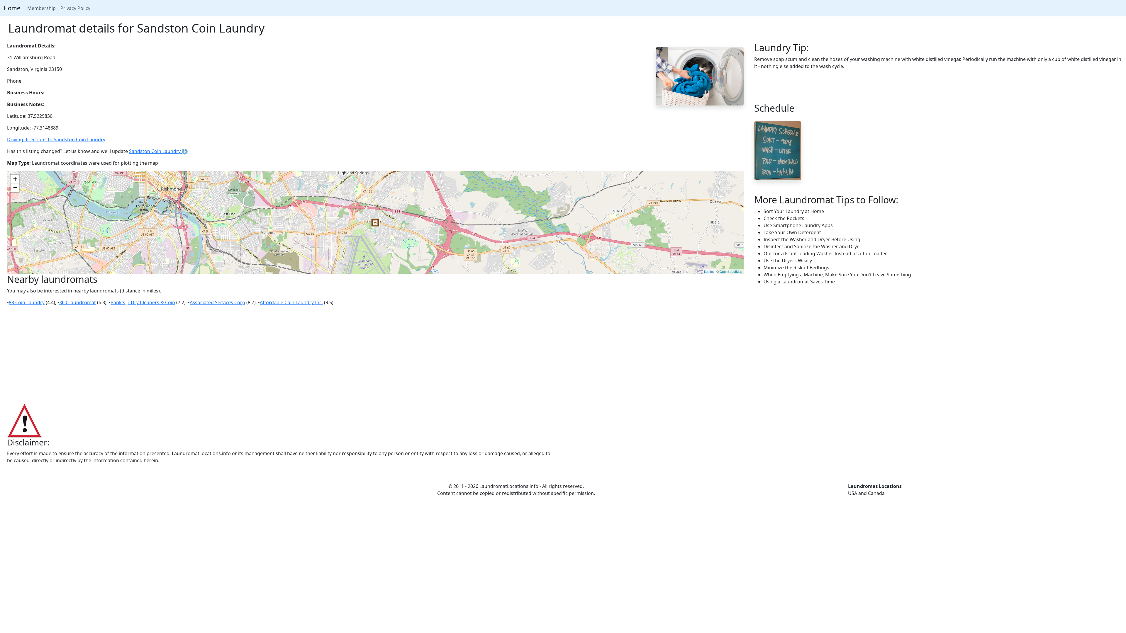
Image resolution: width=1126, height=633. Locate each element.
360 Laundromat (77, 302)
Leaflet (709, 271)
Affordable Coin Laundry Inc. (291, 302)
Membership (41, 8)
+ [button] (15, 179)
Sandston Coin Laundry (155, 151)
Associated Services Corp (217, 302)
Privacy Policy (75, 8)
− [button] (15, 187)
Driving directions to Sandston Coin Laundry (56, 139)
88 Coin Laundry (27, 302)
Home (12, 8)
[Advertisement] (563, 355)
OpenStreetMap (731, 271)
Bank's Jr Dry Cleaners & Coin (143, 302)
